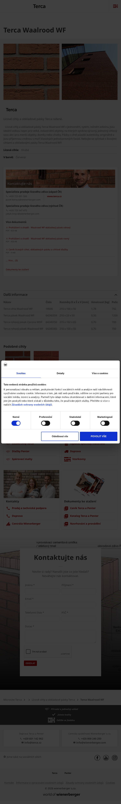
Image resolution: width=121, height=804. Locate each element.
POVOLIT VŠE (99, 436)
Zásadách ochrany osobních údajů (32, 404)
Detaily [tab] (60, 373)
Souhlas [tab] (21, 373)
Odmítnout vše (60, 436)
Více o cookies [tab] (100, 373)
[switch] (45, 423)
